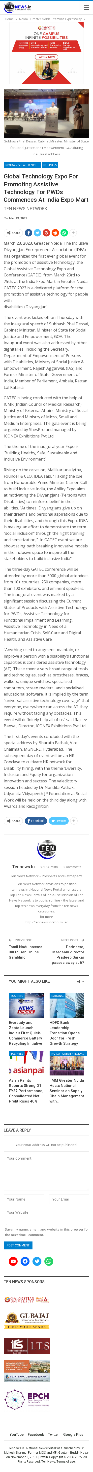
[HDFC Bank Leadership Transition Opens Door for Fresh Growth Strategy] (67, 1005)
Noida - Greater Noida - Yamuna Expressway (23, 165)
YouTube (17, 1435)
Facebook (36, 1435)
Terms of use (66, 1461)
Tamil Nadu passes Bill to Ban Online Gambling (25, 952)
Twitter (53, 1435)
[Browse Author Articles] (46, 850)
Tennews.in (16, 1448)
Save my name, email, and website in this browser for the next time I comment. (47, 1232)
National (57, 996)
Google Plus (73, 1435)
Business (50, 165)
